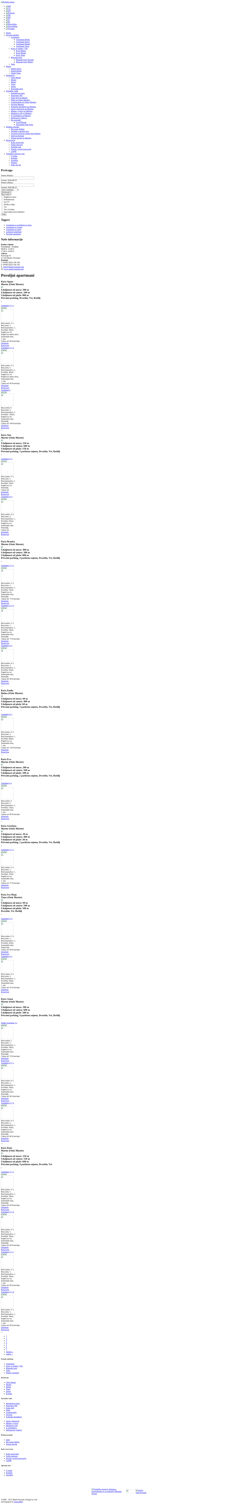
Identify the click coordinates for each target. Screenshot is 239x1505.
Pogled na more (9, 197)
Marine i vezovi (12, 1423)
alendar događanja (14, 1417)
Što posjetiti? (16, 120)
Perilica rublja (9, 204)
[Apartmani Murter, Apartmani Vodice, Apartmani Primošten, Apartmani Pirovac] (108, 1494)
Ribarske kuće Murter (24, 62)
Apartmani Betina (23, 40)
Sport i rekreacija (12, 1421)
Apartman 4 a (6, 783)
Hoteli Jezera (16, 69)
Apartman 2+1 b (7, 348)
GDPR (13, 151)
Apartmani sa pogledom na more (19, 225)
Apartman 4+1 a (7, 1063)
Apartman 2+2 (6, 919)
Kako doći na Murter (19, 98)
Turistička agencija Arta (15, 154)
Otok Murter (16, 78)
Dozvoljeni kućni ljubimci (13, 212)
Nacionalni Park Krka (24, 125)
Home (8, 33)
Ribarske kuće (16, 57)
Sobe (13, 64)
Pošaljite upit (16, 147)
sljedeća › (9, 1352)
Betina (13, 82)
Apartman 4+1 (6, 646)
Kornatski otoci (17, 89)
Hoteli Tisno (16, 73)
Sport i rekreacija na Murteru (22, 109)
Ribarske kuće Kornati (25, 60)
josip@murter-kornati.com (13, 267)
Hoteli (8, 66)
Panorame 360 (16, 95)
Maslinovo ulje (12, 1426)
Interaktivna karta (18, 93)
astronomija (12, 1412)
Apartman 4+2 (6, 497)
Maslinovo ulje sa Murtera (21, 113)
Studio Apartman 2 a (9, 1023)
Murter (13, 80)
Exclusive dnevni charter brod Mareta (25, 134)
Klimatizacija (8, 199)
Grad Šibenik (21, 122)
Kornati (9, 1394)
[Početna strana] (7, 2)
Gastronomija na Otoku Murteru (23, 102)
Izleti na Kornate (17, 136)
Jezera (13, 87)
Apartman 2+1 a (7, 305)
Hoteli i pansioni (12, 1373)
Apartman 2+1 (6, 459)
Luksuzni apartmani (14, 232)
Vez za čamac (9, 209)
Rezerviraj (5, 346)
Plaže (8, 1410)
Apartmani (15, 37)
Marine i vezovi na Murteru (21, 111)
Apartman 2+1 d (7, 1292)
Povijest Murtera (17, 104)
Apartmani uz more (13, 230)
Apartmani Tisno (22, 46)
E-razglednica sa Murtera (21, 116)
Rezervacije (10, 140)
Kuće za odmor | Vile (19, 48)
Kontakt (14, 158)
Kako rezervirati (17, 142)
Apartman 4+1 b (7, 1103)
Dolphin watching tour (20, 131)
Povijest (9, 1415)
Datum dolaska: (7, 175)
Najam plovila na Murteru (21, 138)
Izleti (8, 1440)
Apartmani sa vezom (14, 227)
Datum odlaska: (7, 183)
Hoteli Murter (16, 71)
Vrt (4, 207)
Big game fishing (17, 129)
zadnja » (9, 1354)
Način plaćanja (17, 145)
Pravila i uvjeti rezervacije (21, 149)
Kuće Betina (21, 51)
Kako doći (10, 1408)
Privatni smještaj (12, 35)
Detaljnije (5, 343)
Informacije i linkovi (19, 118)
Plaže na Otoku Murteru (20, 100)
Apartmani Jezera (23, 42)
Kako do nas (16, 165)
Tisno (13, 84)
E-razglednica (11, 1428)
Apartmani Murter (23, 44)
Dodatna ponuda (12, 127)
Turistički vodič (12, 91)
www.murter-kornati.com (14, 269)
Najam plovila (11, 1444)
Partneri (14, 163)
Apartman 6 (5, 390)
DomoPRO (18, 1502)
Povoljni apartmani (13, 234)
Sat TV (6, 202)
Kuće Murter (21, 53)
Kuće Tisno (20, 55)
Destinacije (10, 75)
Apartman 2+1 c (7, 1252)
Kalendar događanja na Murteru (23, 107)
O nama (14, 156)
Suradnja (14, 160)
